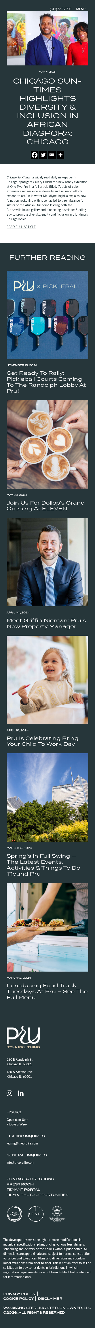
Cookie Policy (18, 1298)
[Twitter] (43, 155)
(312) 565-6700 (60, 9)
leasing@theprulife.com (22, 1143)
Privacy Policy (19, 1294)
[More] (60, 155)
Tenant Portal (23, 1189)
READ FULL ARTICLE (21, 226)
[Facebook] (34, 155)
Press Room (20, 1184)
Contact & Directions (30, 1179)
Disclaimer (50, 1298)
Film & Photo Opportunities (37, 1195)
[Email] (52, 155)
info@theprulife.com (20, 1162)
